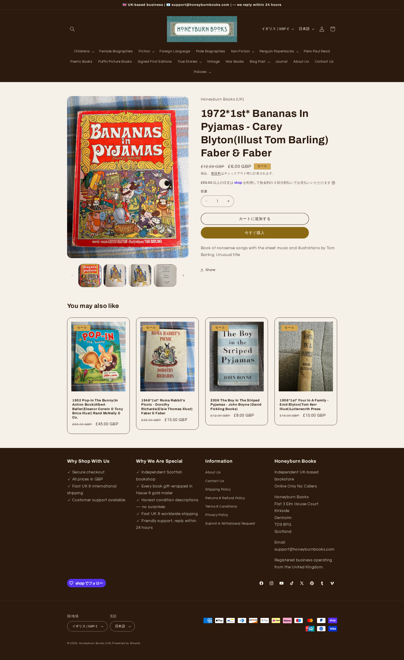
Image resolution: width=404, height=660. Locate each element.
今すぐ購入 (255, 233)
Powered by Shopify (126, 643)
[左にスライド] (72, 275)
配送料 (216, 173)
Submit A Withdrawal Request (230, 523)
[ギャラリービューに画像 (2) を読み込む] (115, 275)
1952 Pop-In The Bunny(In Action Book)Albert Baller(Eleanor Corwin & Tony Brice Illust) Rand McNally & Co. (97, 408)
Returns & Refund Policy (225, 498)
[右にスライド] (183, 275)
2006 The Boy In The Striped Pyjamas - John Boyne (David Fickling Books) (236, 404)
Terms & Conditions (221, 506)
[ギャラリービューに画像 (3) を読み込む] (140, 275)
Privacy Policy (216, 515)
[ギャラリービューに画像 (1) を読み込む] (90, 275)
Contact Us (214, 481)
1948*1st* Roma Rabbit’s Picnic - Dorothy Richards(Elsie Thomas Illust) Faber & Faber (167, 406)
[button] (72, 29)
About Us (213, 472)
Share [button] (210, 270)
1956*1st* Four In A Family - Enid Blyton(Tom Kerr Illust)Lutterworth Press (304, 404)
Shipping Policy (218, 489)
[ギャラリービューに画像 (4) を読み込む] (165, 275)
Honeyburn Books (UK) (95, 643)
